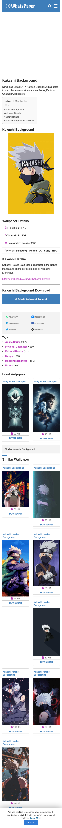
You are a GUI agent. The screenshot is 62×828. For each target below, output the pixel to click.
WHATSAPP (13, 317)
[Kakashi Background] (31, 173)
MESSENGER (39, 317)
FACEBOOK (39, 323)
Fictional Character (16, 346)
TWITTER (12, 329)
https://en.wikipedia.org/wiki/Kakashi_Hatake (26, 279)
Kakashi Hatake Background (11, 536)
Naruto (9, 365)
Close (31, 822)
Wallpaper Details (12, 113)
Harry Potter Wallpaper (14, 381)
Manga (9, 356)
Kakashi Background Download (19, 120)
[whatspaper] (20, 5)
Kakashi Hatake (11, 116)
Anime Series (13, 342)
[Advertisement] (31, 43)
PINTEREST (39, 329)
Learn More (35, 818)
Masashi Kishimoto (16, 360)
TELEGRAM (14, 323)
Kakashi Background (14, 109)
